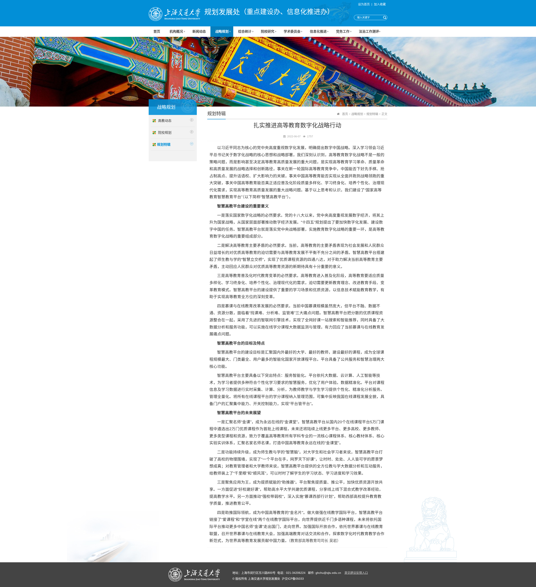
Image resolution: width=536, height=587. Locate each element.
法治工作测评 (369, 31)
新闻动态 (199, 31)
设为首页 (364, 4)
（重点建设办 (260, 11)
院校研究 (267, 31)
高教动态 (164, 120)
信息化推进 (318, 31)
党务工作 (342, 31)
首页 (156, 31)
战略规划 (222, 31)
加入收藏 (380, 4)
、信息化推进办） (307, 11)
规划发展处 (222, 12)
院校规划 (164, 132)
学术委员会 (292, 31)
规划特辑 (163, 144)
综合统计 (244, 31)
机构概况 (176, 31)
